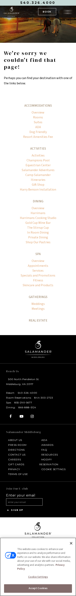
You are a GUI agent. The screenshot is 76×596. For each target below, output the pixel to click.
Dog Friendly (38, 132)
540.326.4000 (38, 3)
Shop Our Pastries (38, 242)
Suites (38, 122)
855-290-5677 (23, 402)
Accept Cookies (38, 588)
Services (38, 270)
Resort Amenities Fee (38, 137)
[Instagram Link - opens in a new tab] (32, 416)
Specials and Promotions (38, 275)
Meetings (38, 309)
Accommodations (38, 105)
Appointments (38, 266)
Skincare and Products (38, 285)
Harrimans (38, 213)
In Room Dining (38, 232)
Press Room (17, 444)
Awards (47, 444)
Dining (38, 201)
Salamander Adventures (38, 170)
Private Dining (38, 237)
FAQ (44, 449)
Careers (14, 459)
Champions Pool (38, 160)
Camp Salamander (38, 175)
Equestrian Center (38, 165)
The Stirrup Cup (38, 227)
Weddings (38, 304)
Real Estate (38, 320)
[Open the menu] (68, 11)
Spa (38, 254)
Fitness (38, 280)
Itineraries (38, 180)
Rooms (38, 117)
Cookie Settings (53, 469)
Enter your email (20, 495)
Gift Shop (38, 184)
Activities (38, 148)
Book (47, 11)
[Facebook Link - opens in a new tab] (10, 416)
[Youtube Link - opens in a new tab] (21, 416)
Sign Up (16, 509)
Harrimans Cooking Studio (38, 218)
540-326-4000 (27, 392)
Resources (49, 454)
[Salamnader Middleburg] (11, 11)
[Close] (71, 543)
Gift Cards (16, 464)
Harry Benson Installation (38, 189)
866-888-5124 (27, 407)
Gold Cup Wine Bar (38, 223)
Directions (16, 449)
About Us (15, 440)
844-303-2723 (43, 397)
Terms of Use (18, 474)
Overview (38, 112)
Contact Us (17, 454)
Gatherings (38, 297)
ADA (38, 127)
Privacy (14, 469)
